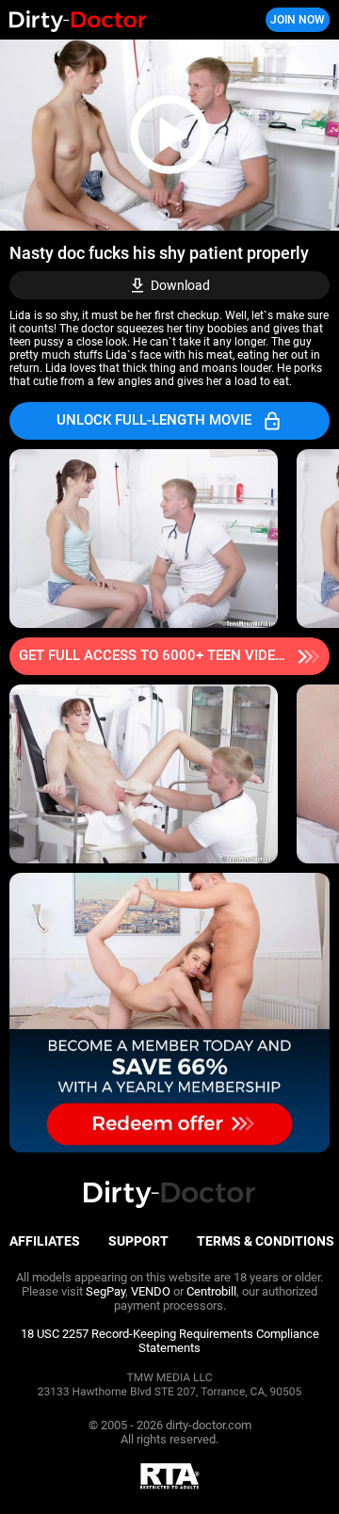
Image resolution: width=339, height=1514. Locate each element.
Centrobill (211, 1291)
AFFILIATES (44, 1240)
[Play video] (169, 135)
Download (180, 285)
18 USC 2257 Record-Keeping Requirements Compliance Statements (170, 1341)
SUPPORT (138, 1240)
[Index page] (113, 20)
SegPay (105, 1291)
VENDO (150, 1291)
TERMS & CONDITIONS (265, 1240)
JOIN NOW (297, 19)
